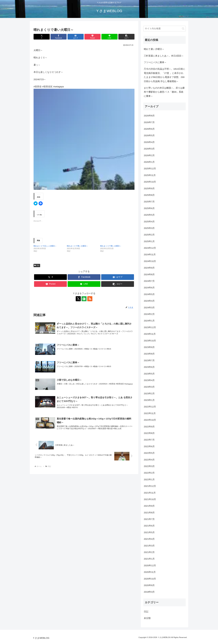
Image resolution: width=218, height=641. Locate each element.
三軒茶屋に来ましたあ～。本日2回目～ (164, 56)
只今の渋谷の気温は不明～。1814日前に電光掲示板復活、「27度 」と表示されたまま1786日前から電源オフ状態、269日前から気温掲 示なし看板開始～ (164, 75)
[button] (126, 37)
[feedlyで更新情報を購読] (84, 298)
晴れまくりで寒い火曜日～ (77, 246)
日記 (37, 265)
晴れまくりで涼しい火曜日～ (45, 246)
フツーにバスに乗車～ (155, 62)
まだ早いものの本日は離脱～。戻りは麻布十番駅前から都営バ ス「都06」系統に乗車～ (164, 92)
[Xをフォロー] (78, 298)
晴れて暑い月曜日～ (154, 49)
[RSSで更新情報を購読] (89, 298)
